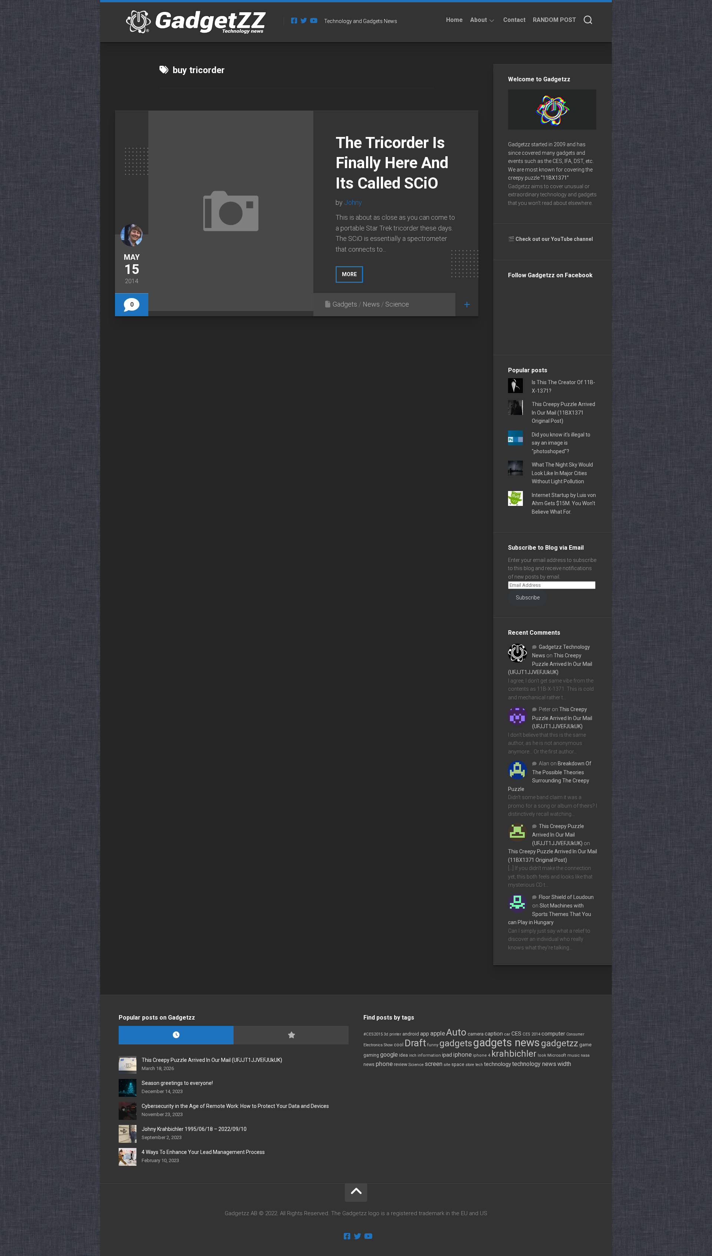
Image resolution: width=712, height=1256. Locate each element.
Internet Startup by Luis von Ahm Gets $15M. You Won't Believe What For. (564, 503)
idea (403, 1055)
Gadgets (345, 304)
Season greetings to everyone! (177, 1083)
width (564, 1063)
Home (454, 19)
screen (433, 1063)
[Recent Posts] (176, 1035)
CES (516, 1033)
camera (476, 1034)
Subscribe (528, 598)
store (469, 1064)
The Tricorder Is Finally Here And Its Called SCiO (392, 163)
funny (432, 1045)
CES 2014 (531, 1034)
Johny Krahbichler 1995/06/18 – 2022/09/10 (194, 1129)
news (369, 1064)
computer (553, 1033)
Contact (514, 19)
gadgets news (506, 1042)
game (585, 1044)
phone (384, 1063)
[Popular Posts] (291, 1035)
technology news (534, 1063)
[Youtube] (313, 20)
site (447, 1064)
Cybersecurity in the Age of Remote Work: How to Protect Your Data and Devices (235, 1106)
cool (398, 1044)
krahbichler (514, 1054)
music (573, 1055)
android (410, 1034)
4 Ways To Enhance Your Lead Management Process (203, 1152)
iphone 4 (481, 1055)
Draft (415, 1043)
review (400, 1064)
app (424, 1033)
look (542, 1055)
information (429, 1055)
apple (437, 1033)
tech (479, 1064)
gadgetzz (559, 1043)
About (478, 19)
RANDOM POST (554, 19)
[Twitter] (303, 20)
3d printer (392, 1034)
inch (412, 1055)
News (371, 304)
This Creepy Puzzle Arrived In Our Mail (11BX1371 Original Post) (563, 412)
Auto (456, 1032)
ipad (447, 1054)
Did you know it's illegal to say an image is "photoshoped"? (561, 443)
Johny (353, 202)
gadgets (455, 1043)
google (389, 1054)
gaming (371, 1055)
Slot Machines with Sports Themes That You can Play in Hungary (549, 914)
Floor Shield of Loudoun (566, 897)
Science (397, 304)
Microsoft (556, 1055)
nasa (585, 1055)
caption (494, 1034)
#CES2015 (373, 1034)
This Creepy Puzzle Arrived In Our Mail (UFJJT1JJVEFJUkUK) (550, 663)
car (507, 1034)
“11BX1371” (555, 178)
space (457, 1064)
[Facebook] (294, 20)
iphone (462, 1054)
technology (497, 1064)
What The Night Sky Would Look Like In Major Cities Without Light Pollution (562, 473)
